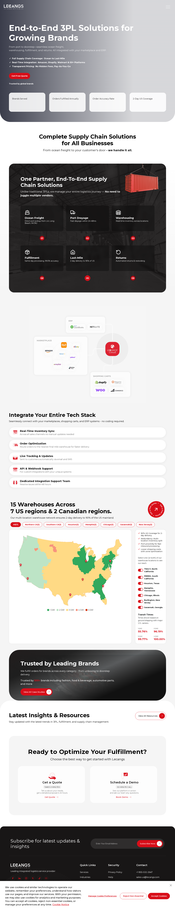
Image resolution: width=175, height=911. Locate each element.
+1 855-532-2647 (144, 872)
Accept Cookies (159, 896)
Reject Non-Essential (133, 896)
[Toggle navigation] (168, 7)
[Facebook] (13, 878)
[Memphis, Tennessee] (83, 579)
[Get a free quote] (156, 509)
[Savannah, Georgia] (103, 586)
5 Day (90, 610)
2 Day (62, 610)
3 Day (71, 610)
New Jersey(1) (145, 524)
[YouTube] (46, 878)
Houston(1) (73, 524)
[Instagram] (26, 878)
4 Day (81, 610)
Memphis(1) (90, 524)
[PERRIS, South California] (28, 578)
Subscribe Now (147, 843)
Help (110, 877)
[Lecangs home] (13, 7)
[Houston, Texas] (70, 594)
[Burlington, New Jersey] (110, 561)
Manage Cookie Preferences (102, 896)
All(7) (15, 524)
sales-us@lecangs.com (147, 877)
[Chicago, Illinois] (86, 561)
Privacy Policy (115, 872)
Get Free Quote (20, 76)
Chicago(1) (108, 524)
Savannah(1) (126, 524)
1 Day (52, 610)
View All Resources (148, 716)
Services (84, 872)
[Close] (171, 885)
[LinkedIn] (19, 878)
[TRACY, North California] (21, 565)
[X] (32, 878)
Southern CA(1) (53, 524)
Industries (85, 877)
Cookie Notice (60, 904)
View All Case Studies (34, 692)
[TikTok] (39, 878)
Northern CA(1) (32, 524)
